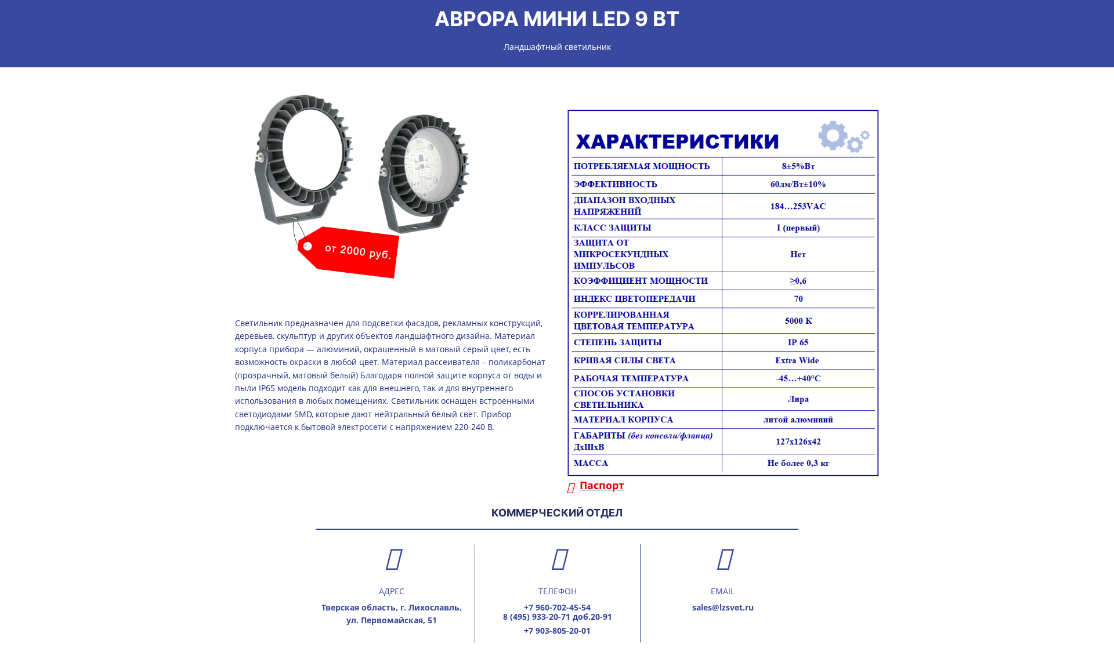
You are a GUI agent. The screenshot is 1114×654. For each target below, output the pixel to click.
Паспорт (602, 485)
